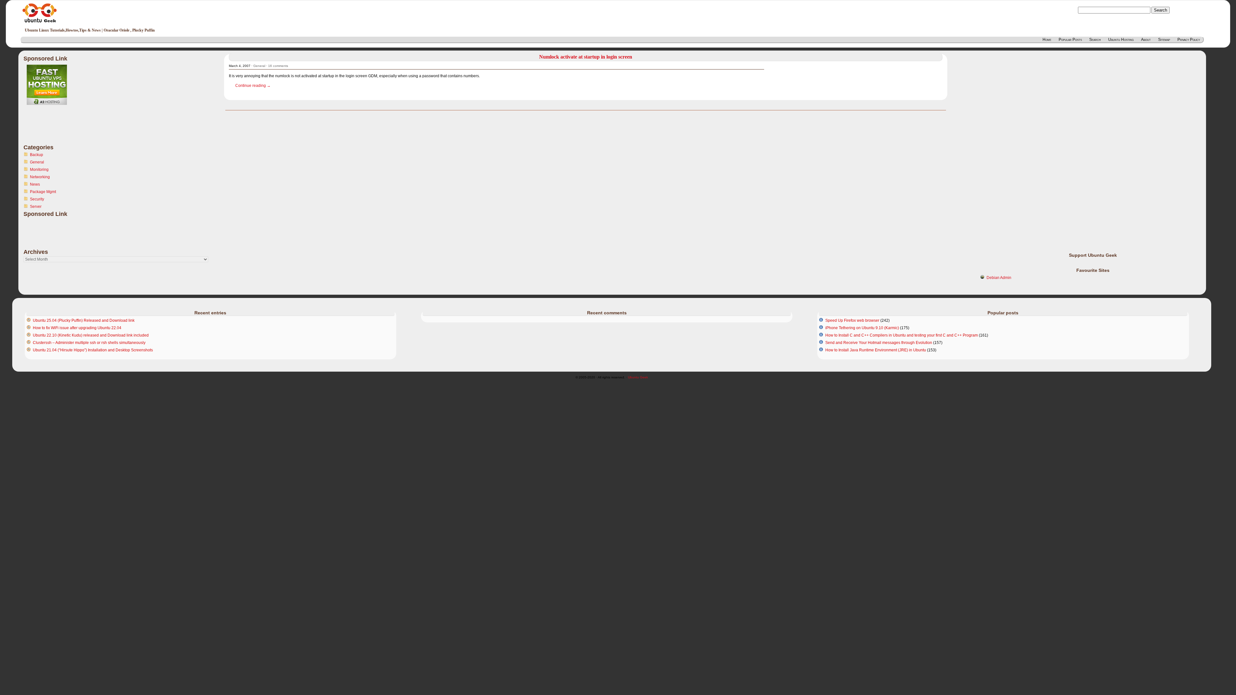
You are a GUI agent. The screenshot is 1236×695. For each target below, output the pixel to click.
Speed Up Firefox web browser (852, 320)
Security (37, 199)
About (1146, 39)
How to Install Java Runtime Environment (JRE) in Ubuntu (875, 350)
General (37, 162)
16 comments (278, 66)
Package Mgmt (43, 192)
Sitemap (1164, 39)
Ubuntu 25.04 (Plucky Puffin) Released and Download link (84, 320)
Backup (36, 155)
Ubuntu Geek (638, 377)
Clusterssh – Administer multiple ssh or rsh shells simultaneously (89, 342)
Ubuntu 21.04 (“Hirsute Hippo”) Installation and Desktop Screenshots (93, 350)
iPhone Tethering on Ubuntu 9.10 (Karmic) (862, 328)
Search (1095, 39)
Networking (40, 177)
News (35, 184)
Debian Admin (999, 277)
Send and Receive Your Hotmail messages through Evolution (878, 342)
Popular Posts (1070, 39)
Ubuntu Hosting (1121, 39)
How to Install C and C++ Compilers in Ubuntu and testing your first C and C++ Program (901, 335)
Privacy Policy (1188, 39)
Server (36, 206)
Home (1047, 39)
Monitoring (39, 169)
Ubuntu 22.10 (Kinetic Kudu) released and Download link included (91, 335)
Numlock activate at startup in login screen (585, 57)
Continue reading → (253, 85)
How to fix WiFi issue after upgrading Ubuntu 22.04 (77, 328)
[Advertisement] (49, 128)
